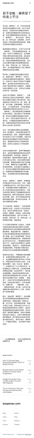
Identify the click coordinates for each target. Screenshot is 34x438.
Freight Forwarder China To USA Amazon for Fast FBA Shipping (12, 381)
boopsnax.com (8, 3)
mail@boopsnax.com (15, 21)
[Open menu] (30, 3)
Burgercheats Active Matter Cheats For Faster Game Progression (13, 371)
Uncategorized (26, 21)
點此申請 (17, 220)
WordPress (28, 434)
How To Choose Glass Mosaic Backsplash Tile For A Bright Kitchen (13, 362)
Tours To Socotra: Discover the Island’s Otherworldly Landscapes (13, 390)
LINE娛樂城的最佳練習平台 (9, 340)
